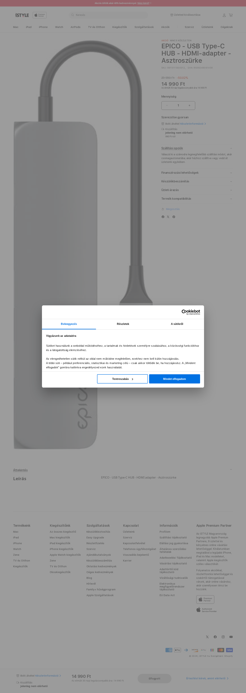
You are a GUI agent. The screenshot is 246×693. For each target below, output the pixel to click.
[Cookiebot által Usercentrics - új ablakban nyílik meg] (184, 312)
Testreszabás (120, 378)
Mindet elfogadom (174, 378)
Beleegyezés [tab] (69, 323)
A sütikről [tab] (177, 323)
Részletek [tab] (123, 323)
